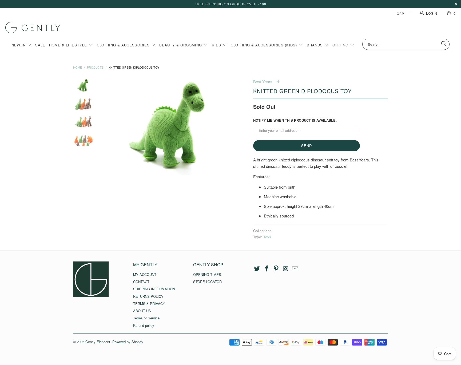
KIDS (217, 44)
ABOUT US (142, 310)
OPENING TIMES (207, 274)
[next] (240, 126)
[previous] (110, 126)
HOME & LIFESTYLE (68, 44)
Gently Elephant (97, 341)
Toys (267, 236)
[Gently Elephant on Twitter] (257, 268)
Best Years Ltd (266, 81)
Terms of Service (146, 317)
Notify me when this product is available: (295, 120)
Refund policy (143, 325)
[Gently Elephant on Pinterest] (276, 268)
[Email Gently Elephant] (295, 268)
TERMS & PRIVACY (149, 303)
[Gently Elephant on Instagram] (286, 268)
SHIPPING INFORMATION (154, 288)
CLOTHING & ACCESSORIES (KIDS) (264, 44)
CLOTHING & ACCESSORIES (124, 44)
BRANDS (315, 44)
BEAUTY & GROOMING (181, 44)
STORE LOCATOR (207, 281)
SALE (40, 44)
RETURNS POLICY (148, 296)
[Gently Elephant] (233, 28)
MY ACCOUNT (144, 274)
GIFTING (341, 44)
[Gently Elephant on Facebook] (267, 268)
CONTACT (141, 281)
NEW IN (19, 44)
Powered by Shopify (127, 341)
